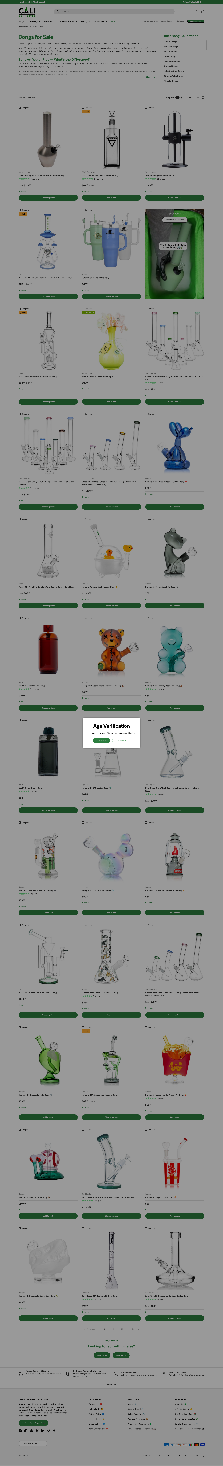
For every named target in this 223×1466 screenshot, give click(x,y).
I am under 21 (121, 740)
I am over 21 (101, 740)
